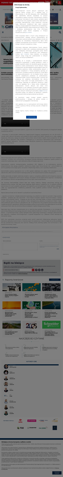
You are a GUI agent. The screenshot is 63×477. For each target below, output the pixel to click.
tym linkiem (25, 54)
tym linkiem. (28, 32)
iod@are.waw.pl (43, 90)
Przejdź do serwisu (31, 117)
